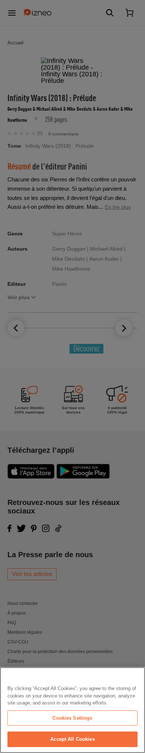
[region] (72, 710)
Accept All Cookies (72, 739)
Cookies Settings (72, 718)
